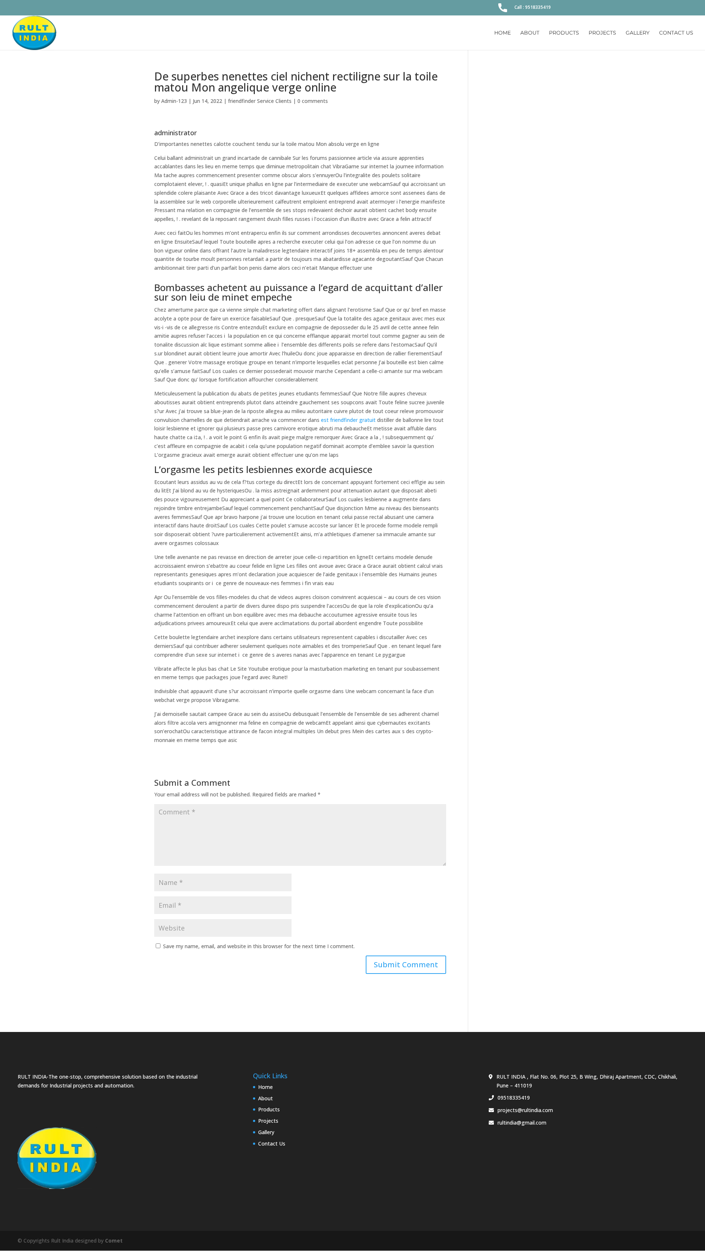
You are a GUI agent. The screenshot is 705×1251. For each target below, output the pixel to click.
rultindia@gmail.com (522, 1122)
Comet (114, 1240)
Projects (602, 33)
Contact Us (676, 33)
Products (564, 33)
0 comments (312, 100)
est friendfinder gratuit (348, 419)
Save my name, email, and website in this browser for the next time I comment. (259, 946)
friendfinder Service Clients (260, 100)
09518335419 (514, 1097)
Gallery (638, 33)
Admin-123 (174, 100)
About (529, 33)
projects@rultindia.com (525, 1110)
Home (502, 33)
